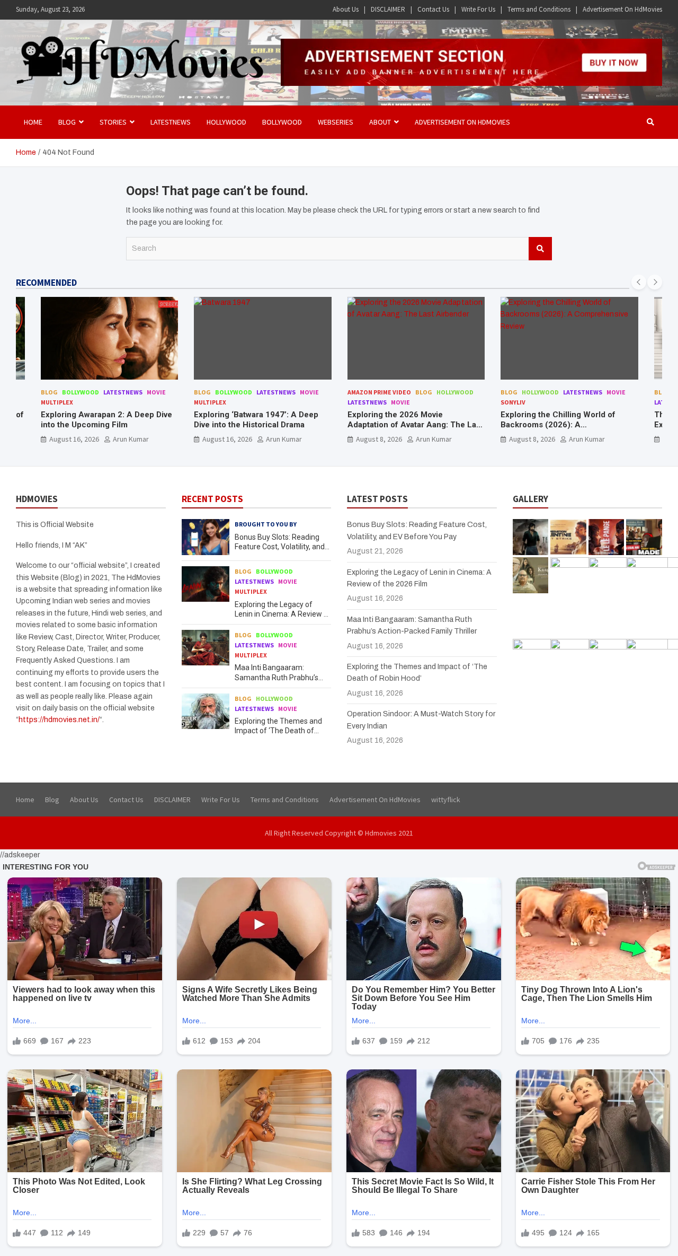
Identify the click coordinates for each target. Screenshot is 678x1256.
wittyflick (445, 799)
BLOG (67, 122)
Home (33, 122)
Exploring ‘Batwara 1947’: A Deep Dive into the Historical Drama (256, 420)
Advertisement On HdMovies (622, 9)
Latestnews (170, 122)
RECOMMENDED (46, 282)
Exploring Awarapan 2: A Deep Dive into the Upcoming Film (106, 420)
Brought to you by (266, 524)
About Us (346, 9)
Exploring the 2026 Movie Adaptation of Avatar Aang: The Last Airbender (415, 425)
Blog (49, 392)
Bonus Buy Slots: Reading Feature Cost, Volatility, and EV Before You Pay (280, 546)
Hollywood (226, 122)
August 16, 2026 (74, 439)
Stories (113, 122)
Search (540, 248)
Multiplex (57, 402)
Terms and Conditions (538, 9)
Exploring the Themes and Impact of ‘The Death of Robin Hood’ (278, 730)
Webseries (335, 122)
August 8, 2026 (379, 439)
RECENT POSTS (212, 499)
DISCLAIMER (388, 9)
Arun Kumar (131, 439)
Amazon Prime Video (379, 392)
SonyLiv (513, 402)
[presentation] (638, 282)
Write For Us (478, 9)
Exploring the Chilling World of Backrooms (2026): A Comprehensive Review (558, 425)
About (380, 122)
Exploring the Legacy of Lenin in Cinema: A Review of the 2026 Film (283, 614)
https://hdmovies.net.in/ (59, 720)
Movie (156, 392)
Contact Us (433, 9)
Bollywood (282, 122)
